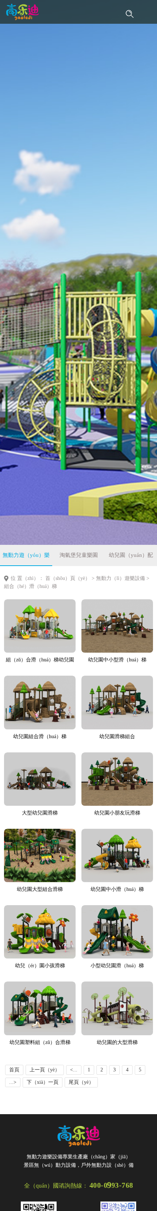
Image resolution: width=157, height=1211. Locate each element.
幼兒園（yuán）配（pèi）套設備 (131, 559)
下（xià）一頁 (42, 1082)
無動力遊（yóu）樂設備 (26, 559)
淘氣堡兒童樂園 (79, 555)
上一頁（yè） (45, 1070)
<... (73, 1070)
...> (12, 1082)
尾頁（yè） (81, 1082)
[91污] (22, 12)
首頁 (14, 1070)
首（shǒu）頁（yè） (67, 578)
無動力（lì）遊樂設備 (120, 578)
